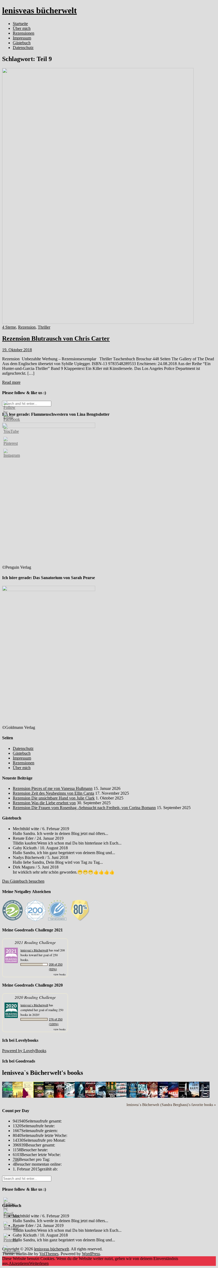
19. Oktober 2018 (17, 350)
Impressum (22, 38)
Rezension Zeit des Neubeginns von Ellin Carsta (53, 793)
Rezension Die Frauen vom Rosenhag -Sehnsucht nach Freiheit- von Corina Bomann (84, 807)
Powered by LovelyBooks (24, 1050)
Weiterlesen (39, 1263)
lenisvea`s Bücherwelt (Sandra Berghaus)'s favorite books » (171, 1105)
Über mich (22, 28)
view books (59, 974)
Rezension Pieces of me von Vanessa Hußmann (53, 788)
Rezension (27, 327)
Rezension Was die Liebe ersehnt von (44, 803)
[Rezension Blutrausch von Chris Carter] (98, 322)
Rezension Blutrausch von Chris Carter (56, 338)
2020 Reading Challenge (35, 997)
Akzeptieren (19, 1263)
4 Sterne (9, 327)
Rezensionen (23, 33)
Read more (11, 382)
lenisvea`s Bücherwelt (34, 950)
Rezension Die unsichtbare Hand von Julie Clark (54, 798)
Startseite (20, 23)
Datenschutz (23, 47)
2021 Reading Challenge (35, 942)
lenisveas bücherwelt (39, 10)
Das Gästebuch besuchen (23, 881)
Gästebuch (22, 43)
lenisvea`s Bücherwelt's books (42, 1072)
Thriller (44, 327)
